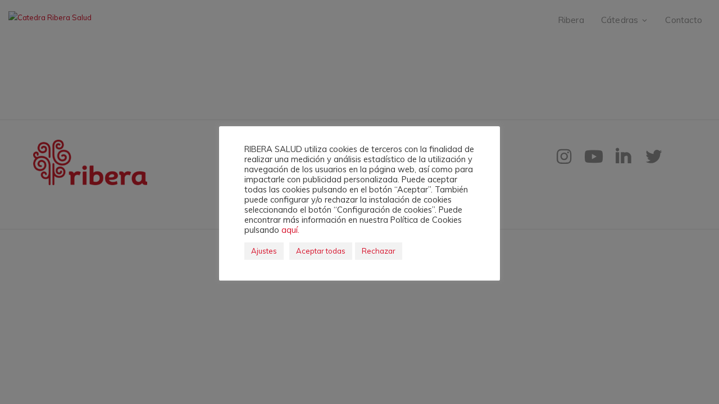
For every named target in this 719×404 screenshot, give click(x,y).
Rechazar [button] (378, 250)
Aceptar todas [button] (320, 250)
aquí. (290, 229)
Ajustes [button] (264, 250)
